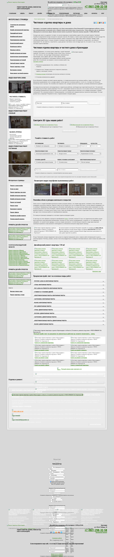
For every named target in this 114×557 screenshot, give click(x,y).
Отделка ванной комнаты (17, 219)
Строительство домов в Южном (18, 261)
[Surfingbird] (105, 23)
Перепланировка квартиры (17, 40)
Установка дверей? (40, 159)
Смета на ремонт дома (41, 357)
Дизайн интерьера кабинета (64, 518)
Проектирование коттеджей (18, 60)
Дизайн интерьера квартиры (18, 196)
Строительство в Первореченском (19, 265)
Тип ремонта (61, 143)
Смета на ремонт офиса (42, 365)
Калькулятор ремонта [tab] (57, 554)
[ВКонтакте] (94, 23)
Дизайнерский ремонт (16, 36)
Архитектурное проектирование (19, 56)
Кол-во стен (94, 143)
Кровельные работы (16, 46)
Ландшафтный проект (16, 33)
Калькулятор (57, 459)
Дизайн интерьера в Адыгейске (18, 257)
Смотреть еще (96, 271)
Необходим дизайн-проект (57, 482)
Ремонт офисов (14, 212)
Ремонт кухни (14, 206)
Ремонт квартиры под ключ (18, 192)
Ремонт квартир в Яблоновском (18, 253)
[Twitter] (96, 23)
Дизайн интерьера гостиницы (89, 520)
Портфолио (76, 13)
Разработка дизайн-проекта (18, 216)
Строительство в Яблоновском (18, 263)
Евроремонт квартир (16, 209)
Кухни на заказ (14, 189)
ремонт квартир (23, 528)
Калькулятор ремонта (17, 104)
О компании (12, 13)
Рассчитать (57, 493)
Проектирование (64, 13)
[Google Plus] (103, 23)
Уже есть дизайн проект (57, 484)
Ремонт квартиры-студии (17, 67)
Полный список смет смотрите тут (71, 369)
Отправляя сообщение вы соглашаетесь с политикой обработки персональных (57, 495)
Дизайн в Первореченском (16, 259)
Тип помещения (39, 143)
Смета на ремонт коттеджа (79, 357)
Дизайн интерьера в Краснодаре (66, 522)
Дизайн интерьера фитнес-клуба (42, 522)
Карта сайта (90, 528)
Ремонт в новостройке (16, 186)
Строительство (50, 13)
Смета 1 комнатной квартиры (80, 365)
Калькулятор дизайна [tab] (57, 555)
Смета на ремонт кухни (42, 350)
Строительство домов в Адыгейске (19, 262)
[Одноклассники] (98, 23)
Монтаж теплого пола (16, 291)
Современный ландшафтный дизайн (19, 518)
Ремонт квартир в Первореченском (19, 254)
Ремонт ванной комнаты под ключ (90, 517)
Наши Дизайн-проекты (69, 382)
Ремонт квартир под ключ (39, 19)
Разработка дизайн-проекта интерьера (67, 520)
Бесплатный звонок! (101, 9)
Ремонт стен (84, 524)
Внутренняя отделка (15, 70)
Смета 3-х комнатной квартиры (80, 342)
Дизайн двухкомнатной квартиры (19, 30)
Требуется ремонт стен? (41, 151)
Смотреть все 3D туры (69, 130)
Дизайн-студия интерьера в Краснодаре (92, 522)
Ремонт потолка (61, 524)
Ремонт (31, 13)
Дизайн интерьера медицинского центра (44, 517)
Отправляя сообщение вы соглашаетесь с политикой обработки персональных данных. (55, 107)
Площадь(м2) (83, 143)
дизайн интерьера (31, 528)
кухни (66, 218)
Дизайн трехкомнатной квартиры (18, 517)
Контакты (94, 13)
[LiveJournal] (101, 23)
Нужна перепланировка (57, 481)
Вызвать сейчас (15, 140)
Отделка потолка (40, 74)
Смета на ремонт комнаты (79, 350)
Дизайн (39, 13)
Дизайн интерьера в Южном (17, 255)
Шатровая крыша (37, 518)
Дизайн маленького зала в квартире (67, 517)
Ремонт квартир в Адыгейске (17, 251)
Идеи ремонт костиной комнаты (19, 73)
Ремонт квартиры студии (17, 295)
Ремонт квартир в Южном (16, 250)
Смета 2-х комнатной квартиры (44, 342)
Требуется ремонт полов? (64, 151)
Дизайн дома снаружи (15, 522)
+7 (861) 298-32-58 (96, 6)
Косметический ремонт (16, 43)
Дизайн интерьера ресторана (18, 53)
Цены (85, 13)
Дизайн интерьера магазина (16, 520)
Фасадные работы (15, 50)
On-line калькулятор (75, 5)
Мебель (22, 13)
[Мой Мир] (100, 23)
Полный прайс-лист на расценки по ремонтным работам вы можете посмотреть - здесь (64, 334)
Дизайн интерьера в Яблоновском (19, 258)
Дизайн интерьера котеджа (17, 199)
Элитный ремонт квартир (17, 63)
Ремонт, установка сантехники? (66, 159)
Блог (102, 13)
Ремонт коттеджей (15, 202)
